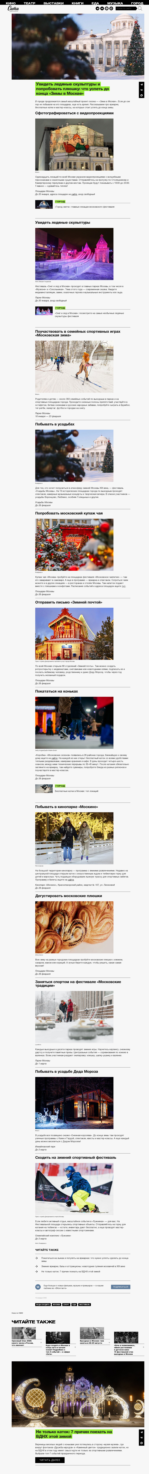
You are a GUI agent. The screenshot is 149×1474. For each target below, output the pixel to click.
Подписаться (120, 1287)
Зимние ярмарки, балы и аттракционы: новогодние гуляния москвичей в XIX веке (83, 1266)
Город (137, 3)
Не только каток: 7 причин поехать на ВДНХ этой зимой (70, 1271)
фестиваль (84, 1304)
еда (74, 1304)
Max (111, 8)
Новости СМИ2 (17, 1313)
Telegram (97, 8)
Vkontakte (102, 8)
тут (123, 586)
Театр (29, 3)
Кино (10, 3)
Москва (56, 1304)
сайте (74, 194)
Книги (77, 3)
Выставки (53, 3)
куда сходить (43, 1304)
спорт (66, 1304)
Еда (95, 3)
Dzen (107, 8)
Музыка (115, 3)
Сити (13, 8)
